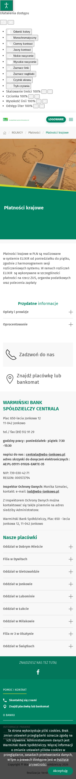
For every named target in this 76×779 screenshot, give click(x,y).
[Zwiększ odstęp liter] (42, 106)
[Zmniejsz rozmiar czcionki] (31, 96)
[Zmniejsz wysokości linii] (38, 101)
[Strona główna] (4, 132)
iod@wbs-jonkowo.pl (43, 491)
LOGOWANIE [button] (56, 119)
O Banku (9, 715)
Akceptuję (60, 771)
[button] (71, 119)
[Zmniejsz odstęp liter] (36, 106)
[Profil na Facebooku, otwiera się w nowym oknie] (38, 672)
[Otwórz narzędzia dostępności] (6, 5)
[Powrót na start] (16, 119)
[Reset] (3, 22)
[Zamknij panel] (11, 22)
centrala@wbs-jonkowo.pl (45, 454)
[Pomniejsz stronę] (44, 92)
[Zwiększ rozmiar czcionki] (37, 96)
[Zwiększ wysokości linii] (44, 101)
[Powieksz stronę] (50, 92)
